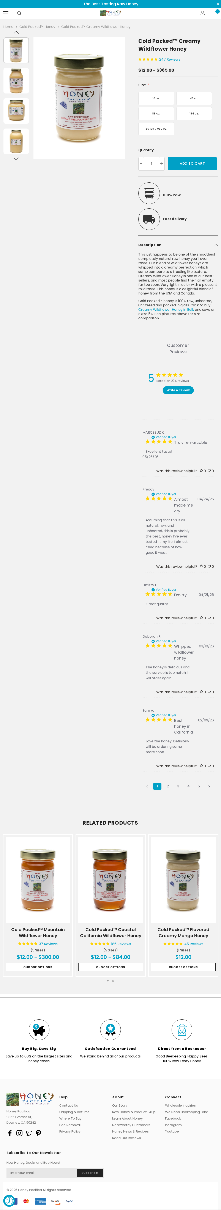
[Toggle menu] (5, 13)
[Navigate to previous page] (147, 786)
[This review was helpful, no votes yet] (201, 471)
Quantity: (146, 150)
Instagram (173, 1125)
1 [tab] (108, 981)
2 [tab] (113, 981)
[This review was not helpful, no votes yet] (209, 471)
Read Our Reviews (126, 1138)
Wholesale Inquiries (180, 1105)
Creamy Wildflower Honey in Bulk (166, 309)
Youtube (172, 1131)
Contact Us (68, 1105)
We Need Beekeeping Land (186, 1112)
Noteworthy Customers (131, 1125)
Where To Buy (70, 1118)
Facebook (173, 1118)
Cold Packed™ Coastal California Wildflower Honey (110, 933)
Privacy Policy (70, 1131)
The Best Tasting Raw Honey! (111, 4)
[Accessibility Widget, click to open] (9, 1201)
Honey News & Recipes (130, 1131)
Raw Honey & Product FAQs (134, 1112)
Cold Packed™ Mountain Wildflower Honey (38, 933)
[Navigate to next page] (209, 786)
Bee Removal (70, 1125)
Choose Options (37, 967)
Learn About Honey (127, 1118)
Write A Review (178, 390)
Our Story (119, 1105)
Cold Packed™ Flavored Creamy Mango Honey (183, 933)
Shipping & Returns (74, 1112)
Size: (142, 84)
